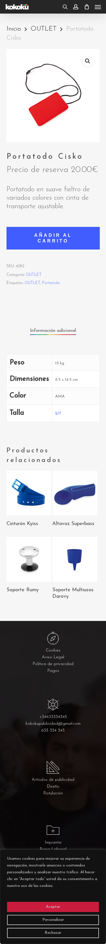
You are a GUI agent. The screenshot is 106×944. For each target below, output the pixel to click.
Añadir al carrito (53, 238)
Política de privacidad (53, 664)
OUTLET (44, 29)
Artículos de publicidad (53, 780)
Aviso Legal (53, 657)
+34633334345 (53, 717)
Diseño (53, 786)
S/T (58, 414)
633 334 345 (53, 730)
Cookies (53, 650)
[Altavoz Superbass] (74, 493)
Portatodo (51, 283)
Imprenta (53, 842)
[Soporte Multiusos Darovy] (74, 559)
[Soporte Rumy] (29, 559)
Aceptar (53, 907)
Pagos (53, 671)
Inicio (14, 29)
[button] (98, 7)
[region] (53, 897)
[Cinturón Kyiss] (29, 493)
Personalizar (53, 920)
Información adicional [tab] (53, 330)
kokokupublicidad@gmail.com (53, 724)
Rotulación (53, 793)
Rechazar (53, 933)
